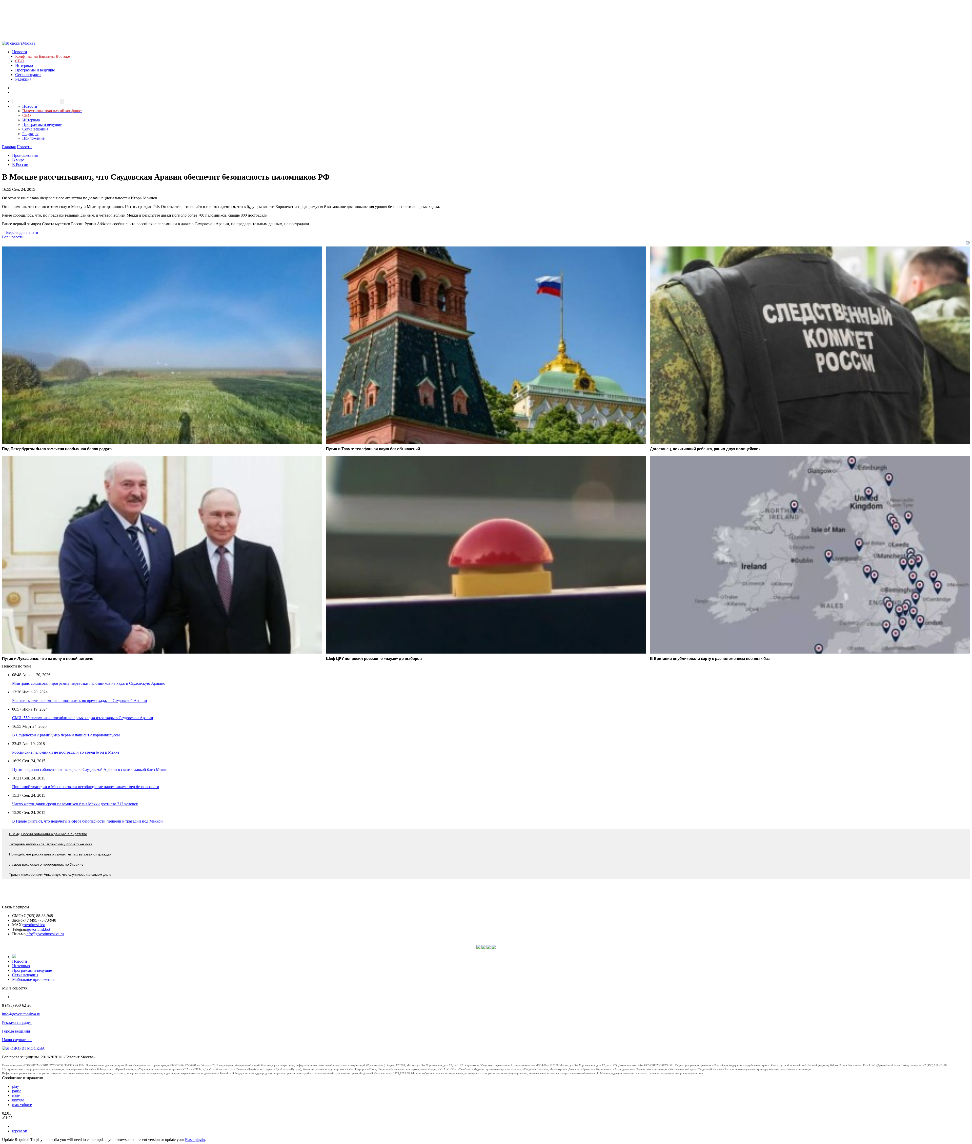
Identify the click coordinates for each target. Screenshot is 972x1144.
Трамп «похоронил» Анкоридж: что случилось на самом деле (60, 874)
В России (20, 164)
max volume (22, 1104)
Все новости (13, 237)
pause (16, 1091)
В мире (18, 160)
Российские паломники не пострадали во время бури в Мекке (65, 752)
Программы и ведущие (35, 70)
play (15, 1086)
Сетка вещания (28, 74)
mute (16, 1095)
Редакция (23, 79)
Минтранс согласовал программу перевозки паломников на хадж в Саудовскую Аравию (88, 683)
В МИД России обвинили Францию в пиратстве (48, 834)
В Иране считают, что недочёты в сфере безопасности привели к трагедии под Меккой (87, 821)
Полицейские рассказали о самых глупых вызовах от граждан (60, 854)
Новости (19, 52)
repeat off (19, 1131)
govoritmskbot (33, 925)
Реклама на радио (17, 1022)
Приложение (33, 138)
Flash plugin (195, 1139)
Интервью (24, 65)
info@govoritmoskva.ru (45, 934)
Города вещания (16, 1031)
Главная (9, 147)
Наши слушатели (17, 1040)
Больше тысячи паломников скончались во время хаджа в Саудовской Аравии (79, 700)
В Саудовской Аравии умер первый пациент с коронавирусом (66, 735)
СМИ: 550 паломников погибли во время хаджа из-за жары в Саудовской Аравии (82, 718)
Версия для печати (22, 232)
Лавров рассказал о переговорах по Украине (46, 864)
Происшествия (25, 155)
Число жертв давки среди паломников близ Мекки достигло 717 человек (75, 804)
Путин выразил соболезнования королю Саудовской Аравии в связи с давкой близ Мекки (90, 769)
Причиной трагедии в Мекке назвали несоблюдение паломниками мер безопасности (85, 787)
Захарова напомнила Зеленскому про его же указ (50, 844)
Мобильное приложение (33, 979)
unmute (18, 1100)
